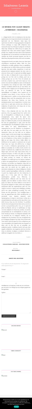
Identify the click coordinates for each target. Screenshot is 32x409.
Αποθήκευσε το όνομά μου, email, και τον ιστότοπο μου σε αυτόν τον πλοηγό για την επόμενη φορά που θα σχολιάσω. (16, 287)
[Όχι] (30, 403)
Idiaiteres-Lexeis (16, 5)
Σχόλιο (3, 292)
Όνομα (4, 269)
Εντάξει (16, 406)
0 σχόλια (28, 237)
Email (3, 276)
